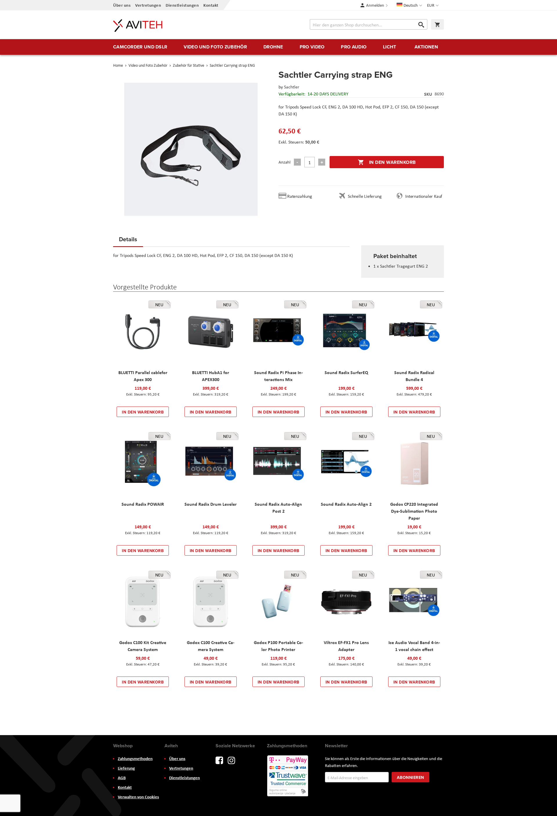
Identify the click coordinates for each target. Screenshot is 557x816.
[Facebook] (219, 760)
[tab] (128, 241)
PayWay (288, 776)
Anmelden (375, 5)
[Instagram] (231, 760)
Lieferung (126, 768)
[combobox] (368, 24)
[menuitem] (140, 47)
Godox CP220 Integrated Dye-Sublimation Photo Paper (414, 511)
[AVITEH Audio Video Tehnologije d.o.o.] (137, 25)
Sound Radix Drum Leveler (211, 504)
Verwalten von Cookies (138, 796)
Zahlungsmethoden (135, 758)
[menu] (278, 47)
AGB (122, 777)
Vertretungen (148, 5)
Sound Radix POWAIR (143, 504)
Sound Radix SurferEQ (346, 372)
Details (128, 239)
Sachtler (291, 87)
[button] (433, 5)
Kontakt (210, 5)
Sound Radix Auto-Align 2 (346, 504)
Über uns (122, 5)
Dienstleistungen (182, 5)
